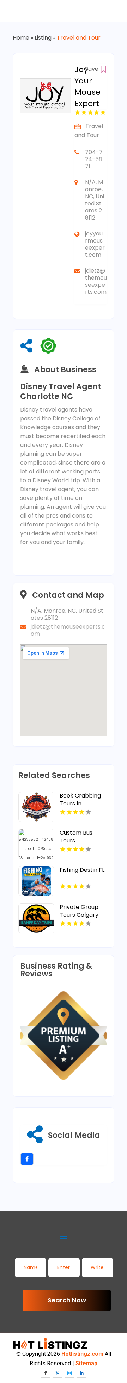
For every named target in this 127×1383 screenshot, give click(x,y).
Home (21, 38)
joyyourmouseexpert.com (95, 244)
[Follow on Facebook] (45, 1373)
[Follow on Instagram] (69, 1373)
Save (92, 69)
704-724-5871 (94, 159)
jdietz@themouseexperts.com (96, 281)
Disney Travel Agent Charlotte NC (60, 392)
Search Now (67, 1300)
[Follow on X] (57, 1373)
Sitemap (86, 1363)
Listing (43, 38)
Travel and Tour (79, 38)
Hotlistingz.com (82, 1353)
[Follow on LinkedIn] (81, 1373)
